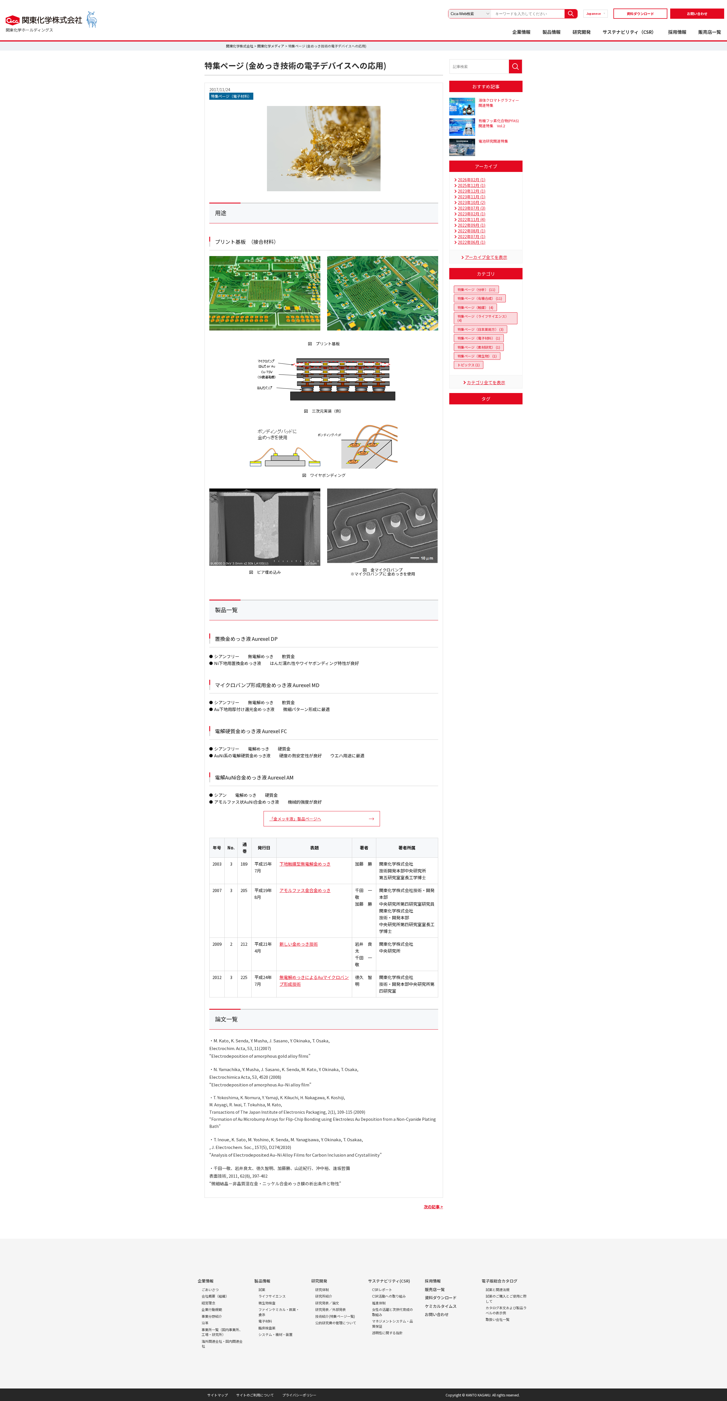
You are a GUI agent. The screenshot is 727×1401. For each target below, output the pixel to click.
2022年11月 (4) (471, 219)
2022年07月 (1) (471, 236)
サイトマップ (217, 1394)
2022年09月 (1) (471, 225)
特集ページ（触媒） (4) (475, 307)
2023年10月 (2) (471, 202)
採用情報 (677, 31)
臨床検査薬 (266, 1327)
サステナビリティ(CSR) (389, 1281)
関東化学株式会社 (239, 45)
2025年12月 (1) (471, 185)
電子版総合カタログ (499, 1281)
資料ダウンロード (640, 13)
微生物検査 (266, 1302)
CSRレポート (382, 1289)
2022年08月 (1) (471, 231)
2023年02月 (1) (471, 214)
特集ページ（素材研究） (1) (478, 347)
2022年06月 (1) (471, 242)
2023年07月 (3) (471, 208)
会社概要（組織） (215, 1296)
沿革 (205, 1322)
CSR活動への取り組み (389, 1296)
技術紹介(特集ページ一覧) (335, 1316)
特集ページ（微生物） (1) (477, 356)
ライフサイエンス (272, 1296)
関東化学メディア (270, 45)
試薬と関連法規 (497, 1289)
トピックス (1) (468, 364)
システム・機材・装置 (275, 1334)
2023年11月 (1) (471, 197)
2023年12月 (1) (471, 191)
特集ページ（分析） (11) (476, 289)
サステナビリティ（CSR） (629, 31)
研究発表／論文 (327, 1302)
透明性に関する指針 (387, 1332)
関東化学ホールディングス (29, 30)
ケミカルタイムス (441, 1306)
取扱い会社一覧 (497, 1319)
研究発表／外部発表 (330, 1309)
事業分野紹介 (212, 1316)
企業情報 (521, 31)
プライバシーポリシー (299, 1394)
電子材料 (265, 1321)
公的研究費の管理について (335, 1322)
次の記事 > (433, 1206)
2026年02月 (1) (471, 180)
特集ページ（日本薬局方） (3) (480, 329)
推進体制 (379, 1302)
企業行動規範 (212, 1309)
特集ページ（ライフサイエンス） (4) (483, 318)
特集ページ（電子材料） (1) (478, 338)
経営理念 (208, 1302)
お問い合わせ (697, 13)
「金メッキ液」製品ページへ (295, 819)
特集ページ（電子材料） (231, 96)
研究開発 (582, 31)
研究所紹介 (323, 1296)
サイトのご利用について (255, 1394)
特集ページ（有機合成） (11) (479, 298)
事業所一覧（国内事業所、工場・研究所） (222, 1332)
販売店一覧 (709, 31)
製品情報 (551, 31)
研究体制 (322, 1289)
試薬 (261, 1289)
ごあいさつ (210, 1289)
